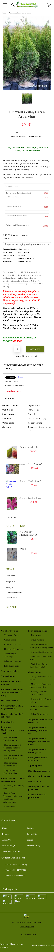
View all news (11, 598)
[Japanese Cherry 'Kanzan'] (12, 469)
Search (30, 840)
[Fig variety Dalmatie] (12, 452)
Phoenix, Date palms (13, 649)
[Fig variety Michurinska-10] (12, 537)
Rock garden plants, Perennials (37, 759)
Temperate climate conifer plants (20, 13)
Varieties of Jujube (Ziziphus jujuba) (39, 665)
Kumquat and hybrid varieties (40, 708)
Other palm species (12, 661)
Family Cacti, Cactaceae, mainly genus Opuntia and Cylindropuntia (13, 797)
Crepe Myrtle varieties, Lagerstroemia (12, 707)
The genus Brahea (12, 635)
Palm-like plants (11, 666)
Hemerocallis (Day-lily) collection (12, 715)
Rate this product (11, 381)
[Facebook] (5, 881)
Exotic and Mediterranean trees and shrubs (12, 730)
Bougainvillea (7, 722)
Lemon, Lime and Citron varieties (38, 693)
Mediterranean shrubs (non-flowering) (13, 756)
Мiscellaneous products (39, 771)
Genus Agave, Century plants (13, 787)
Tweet (20, 377)
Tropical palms (8, 676)
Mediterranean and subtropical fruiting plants (41, 645)
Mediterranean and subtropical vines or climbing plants (12, 748)
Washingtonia (10, 640)
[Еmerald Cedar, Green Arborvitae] (27, 89)
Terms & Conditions (11, 851)
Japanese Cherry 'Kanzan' (30, 464)
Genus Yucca (9, 807)
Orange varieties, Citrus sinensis (41, 678)
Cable (22, 549)
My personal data (28, 934)
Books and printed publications (37, 796)
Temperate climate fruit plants (41, 658)
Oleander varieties (9, 701)
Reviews (10, 398)
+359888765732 (19, 876)
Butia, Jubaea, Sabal (13, 644)
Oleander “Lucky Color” (30, 481)
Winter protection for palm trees (38, 788)
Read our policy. (27, 927)
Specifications (13, 391)
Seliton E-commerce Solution (43, 946)
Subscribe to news (15, 593)
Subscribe (12, 517)
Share (11, 377)
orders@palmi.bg (19, 865)
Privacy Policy (33, 846)
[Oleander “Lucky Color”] (12, 486)
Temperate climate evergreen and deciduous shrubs (40, 741)
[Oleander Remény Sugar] (12, 503)
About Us (6, 840)
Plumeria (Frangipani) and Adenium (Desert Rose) (12, 693)
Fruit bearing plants (38, 631)
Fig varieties (36, 635)
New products (34, 781)
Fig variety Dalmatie (28, 447)
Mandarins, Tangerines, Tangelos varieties (41, 685)
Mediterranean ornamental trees (10, 764)
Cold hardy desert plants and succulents (13, 780)
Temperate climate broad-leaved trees (40, 720)
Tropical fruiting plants (41, 652)
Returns (5, 834)
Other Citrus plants (39, 714)
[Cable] (12, 554)
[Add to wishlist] (47, 270)
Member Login (8, 846)
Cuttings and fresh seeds (39, 776)
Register (30, 828)
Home (4, 13)
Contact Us (32, 834)
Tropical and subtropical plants (10, 771)
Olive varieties (37, 640)
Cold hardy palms (9, 631)
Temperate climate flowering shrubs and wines (38, 730)
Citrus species (34, 672)
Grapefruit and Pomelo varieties (41, 700)
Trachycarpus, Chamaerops (10, 655)
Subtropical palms (10, 671)
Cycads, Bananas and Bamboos (11, 683)
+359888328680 (19, 870)
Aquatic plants (35, 766)
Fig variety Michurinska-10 (28, 533)
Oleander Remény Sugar (30, 498)
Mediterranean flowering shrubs (10, 738)
